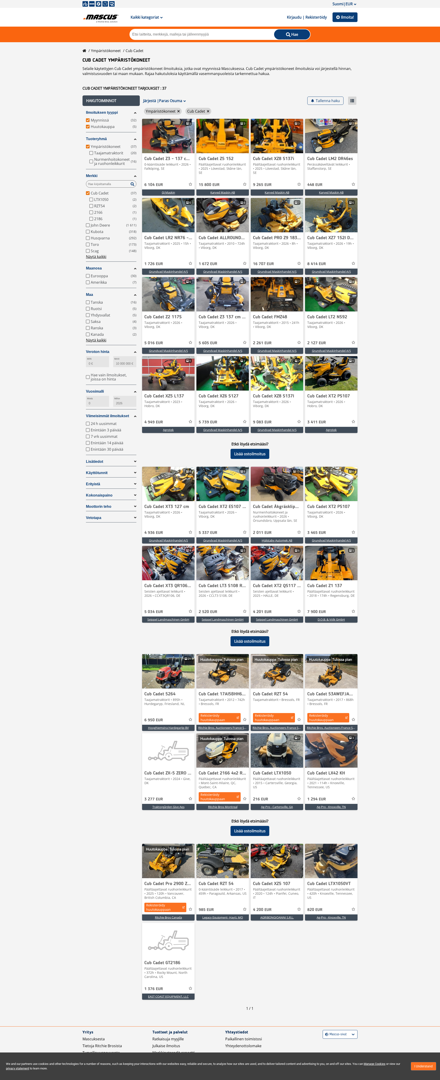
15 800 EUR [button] (209, 185)
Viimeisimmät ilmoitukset (107, 416)
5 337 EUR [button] (208, 533)
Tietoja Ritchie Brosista (102, 1045)
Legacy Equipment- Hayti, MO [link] (222, 917)
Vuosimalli (95, 391)
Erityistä (93, 484)
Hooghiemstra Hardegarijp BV (168, 728)
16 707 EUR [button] (263, 264)
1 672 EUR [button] (208, 264)
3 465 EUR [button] (316, 533)
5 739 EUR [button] (208, 422)
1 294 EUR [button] (316, 799)
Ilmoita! (347, 17)
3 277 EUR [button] (153, 799)
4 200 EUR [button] (262, 910)
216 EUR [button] (260, 799)
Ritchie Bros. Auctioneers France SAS (223, 728)
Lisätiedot (94, 462)
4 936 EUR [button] (153, 533)
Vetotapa (93, 518)
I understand (423, 1066)
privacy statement (17, 1068)
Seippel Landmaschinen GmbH (168, 619)
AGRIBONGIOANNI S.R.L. (277, 917)
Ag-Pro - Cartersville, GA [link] (277, 807)
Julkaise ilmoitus (166, 1045)
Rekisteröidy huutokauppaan (213, 717)
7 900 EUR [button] (316, 612)
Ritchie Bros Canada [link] (168, 917)
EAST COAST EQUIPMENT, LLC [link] (168, 996)
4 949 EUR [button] (153, 422)
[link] (168, 136)
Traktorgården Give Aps (168, 807)
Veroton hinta (97, 352)
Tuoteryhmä (96, 139)
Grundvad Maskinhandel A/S (168, 271)
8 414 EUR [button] (316, 264)
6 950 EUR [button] (153, 720)
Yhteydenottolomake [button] (243, 1045)
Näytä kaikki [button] (96, 256)
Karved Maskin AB (222, 192)
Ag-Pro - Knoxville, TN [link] (331, 807)
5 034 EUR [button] (153, 612)
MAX (116, 359)
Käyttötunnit (96, 473)
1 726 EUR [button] (153, 264)
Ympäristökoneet (106, 50)
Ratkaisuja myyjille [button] (168, 1038)
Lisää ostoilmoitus (250, 453)
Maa (89, 295)
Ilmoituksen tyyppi (102, 112)
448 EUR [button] (314, 185)
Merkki (91, 176)
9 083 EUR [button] (262, 422)
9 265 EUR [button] (262, 185)
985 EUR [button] (206, 910)
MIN (89, 359)
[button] (111, 100)
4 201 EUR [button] (262, 612)
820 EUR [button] (314, 910)
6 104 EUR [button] (153, 185)
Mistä (90, 398)
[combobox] (325, 1034)
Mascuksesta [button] (93, 1038)
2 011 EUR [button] (262, 533)
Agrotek (168, 430)
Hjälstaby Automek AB (277, 540)
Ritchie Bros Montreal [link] (222, 807)
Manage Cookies (374, 1064)
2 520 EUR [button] (208, 612)
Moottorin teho (98, 506)
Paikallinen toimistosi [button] (243, 1038)
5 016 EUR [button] (153, 343)
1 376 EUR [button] (153, 989)
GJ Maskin (168, 192)
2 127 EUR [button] (316, 343)
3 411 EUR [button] (316, 422)
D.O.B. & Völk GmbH (331, 619)
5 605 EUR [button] (208, 343)
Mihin (117, 398)
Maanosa (94, 268)
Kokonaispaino (99, 495)
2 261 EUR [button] (262, 343)
